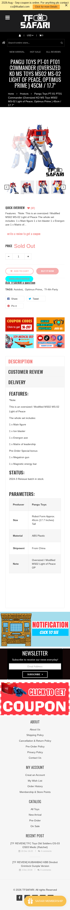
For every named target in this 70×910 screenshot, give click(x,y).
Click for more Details (46, 6)
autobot (18, 289)
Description (20, 361)
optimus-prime (34, 289)
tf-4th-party (51, 289)
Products (24, 94)
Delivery (16, 382)
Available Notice (19, 279)
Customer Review (25, 371)
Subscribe (33, 674)
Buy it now (47, 271)
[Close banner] (66, 5)
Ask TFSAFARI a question (20, 283)
